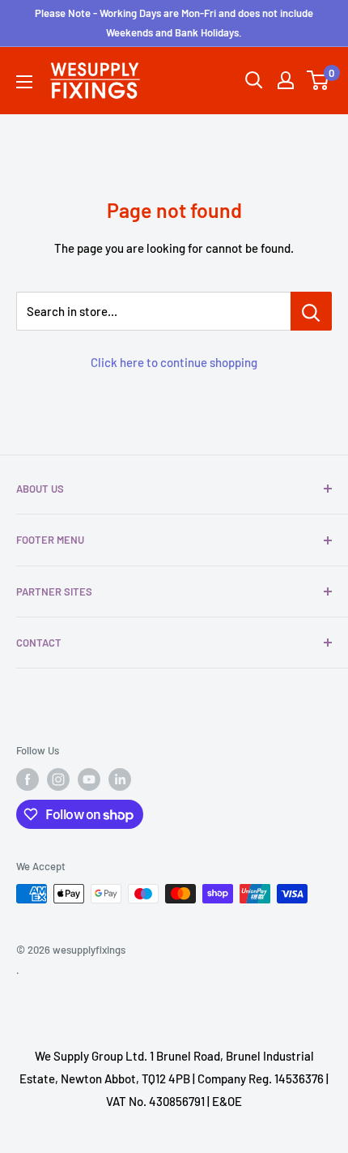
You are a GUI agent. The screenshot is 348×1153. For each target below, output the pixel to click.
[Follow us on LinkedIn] (119, 779)
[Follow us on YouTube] (89, 779)
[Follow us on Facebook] (27, 779)
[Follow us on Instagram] (58, 779)
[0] (318, 80)
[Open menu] (24, 81)
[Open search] (254, 80)
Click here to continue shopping (174, 362)
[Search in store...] (311, 311)
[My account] (286, 80)
